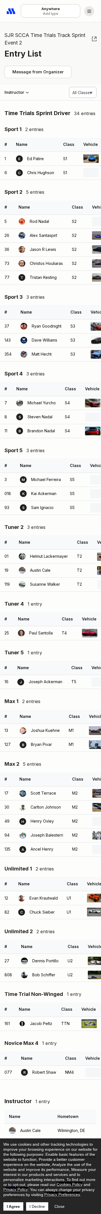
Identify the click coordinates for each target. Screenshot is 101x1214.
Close (59, 1206)
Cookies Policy (69, 1184)
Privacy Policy (15, 1189)
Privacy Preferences (62, 1194)
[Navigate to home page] (11, 11)
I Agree (13, 1206)
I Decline (37, 1206)
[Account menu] (89, 11)
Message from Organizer (38, 71)
